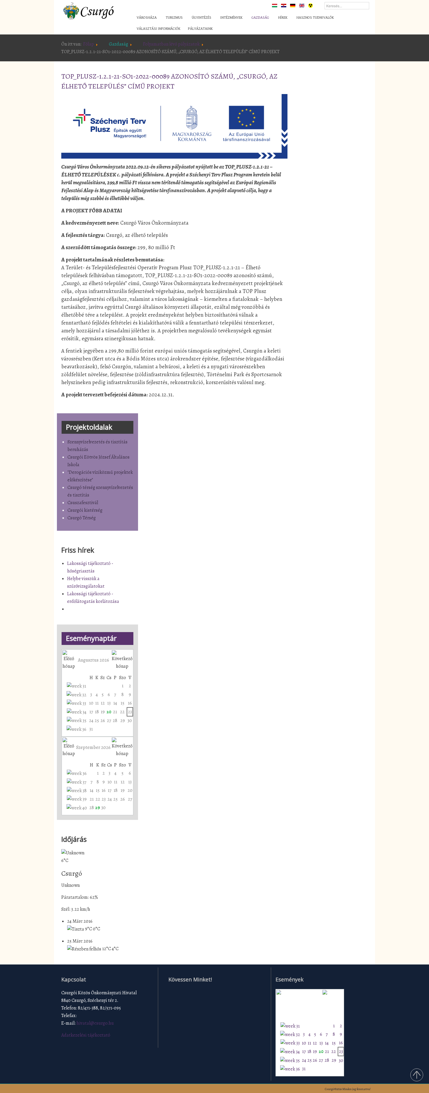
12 (103, 703)
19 (103, 712)
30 (130, 720)
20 (109, 712)
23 (130, 712)
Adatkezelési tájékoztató (85, 1035)
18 (97, 712)
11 (97, 703)
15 (122, 703)
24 (91, 720)
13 (109, 703)
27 (109, 720)
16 (130, 703)
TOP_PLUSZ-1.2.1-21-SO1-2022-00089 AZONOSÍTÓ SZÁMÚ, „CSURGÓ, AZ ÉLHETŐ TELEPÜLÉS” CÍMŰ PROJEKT (169, 81)
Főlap (88, 44)
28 (115, 720)
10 (91, 703)
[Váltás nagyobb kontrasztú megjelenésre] (310, 5)
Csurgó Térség (81, 518)
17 (91, 712)
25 (97, 720)
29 (122, 720)
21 (115, 712)
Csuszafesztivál (82, 502)
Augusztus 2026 (93, 660)
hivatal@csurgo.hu (95, 1023)
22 (122, 712)
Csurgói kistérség (84, 510)
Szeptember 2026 (93, 747)
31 (91, 729)
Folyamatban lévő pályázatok (171, 44)
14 (115, 703)
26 (102, 720)
